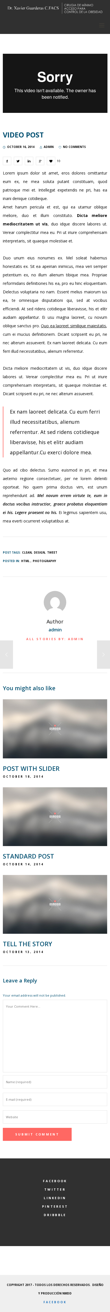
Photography (44, 561)
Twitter (55, 1189)
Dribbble (55, 1215)
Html (25, 561)
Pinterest (55, 1206)
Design (39, 552)
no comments (74, 147)
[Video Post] (7, 161)
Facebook (55, 1181)
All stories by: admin (55, 639)
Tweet (52, 552)
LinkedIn (55, 1198)
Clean (27, 552)
